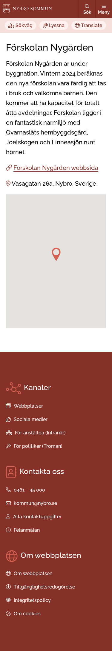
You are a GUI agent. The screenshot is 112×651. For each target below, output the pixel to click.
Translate (91, 25)
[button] (56, 254)
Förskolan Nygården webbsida (55, 167)
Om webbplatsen (33, 573)
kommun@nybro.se (35, 503)
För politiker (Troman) (38, 446)
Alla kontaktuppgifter (37, 516)
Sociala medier (30, 419)
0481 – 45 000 (29, 490)
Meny (104, 12)
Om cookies (27, 613)
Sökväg (23, 25)
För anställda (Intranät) (40, 433)
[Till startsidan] (27, 9)
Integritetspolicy (32, 600)
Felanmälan (27, 530)
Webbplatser (28, 406)
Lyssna (56, 25)
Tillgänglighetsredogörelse (44, 587)
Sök (87, 12)
